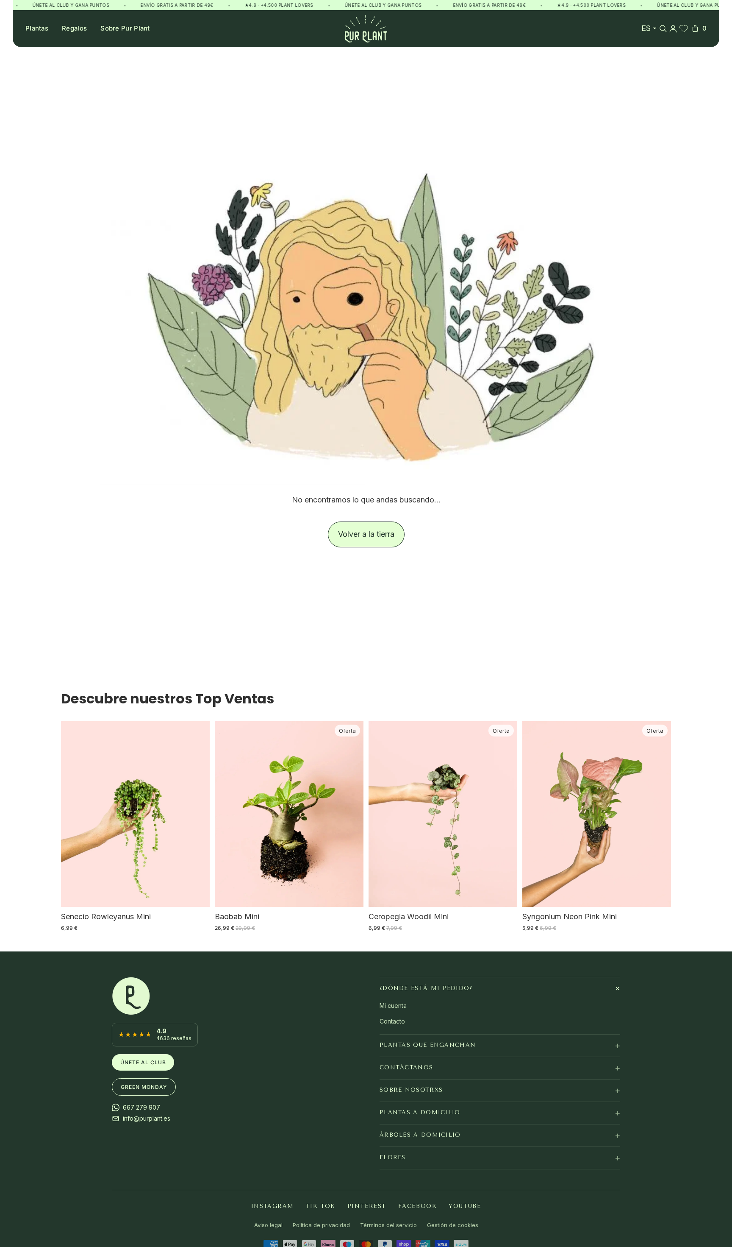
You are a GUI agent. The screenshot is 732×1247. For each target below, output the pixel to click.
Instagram (272, 1206)
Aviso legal (268, 1225)
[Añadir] (196, 894)
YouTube (465, 1206)
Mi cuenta (393, 1005)
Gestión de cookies (452, 1225)
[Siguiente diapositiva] (197, 814)
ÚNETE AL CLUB (143, 1062)
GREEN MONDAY (144, 1087)
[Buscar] (663, 28)
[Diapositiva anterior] (73, 814)
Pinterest (366, 1206)
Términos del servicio (388, 1225)
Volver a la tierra (366, 534)
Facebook (417, 1206)
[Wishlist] (684, 28)
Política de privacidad (321, 1225)
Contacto (392, 1021)
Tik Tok (321, 1206)
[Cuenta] (673, 28)
